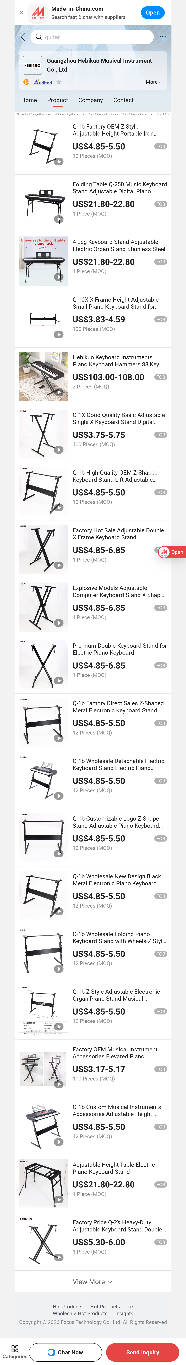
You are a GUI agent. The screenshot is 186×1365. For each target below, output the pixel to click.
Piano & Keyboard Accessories (138, 114)
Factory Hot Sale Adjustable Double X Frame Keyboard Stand (118, 533)
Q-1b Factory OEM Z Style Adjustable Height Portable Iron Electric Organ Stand (113, 133)
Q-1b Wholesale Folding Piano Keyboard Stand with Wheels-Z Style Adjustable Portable (119, 941)
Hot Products (68, 1306)
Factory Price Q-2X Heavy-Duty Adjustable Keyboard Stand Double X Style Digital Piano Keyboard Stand (120, 1229)
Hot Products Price (111, 1306)
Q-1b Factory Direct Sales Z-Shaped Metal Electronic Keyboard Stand (118, 706)
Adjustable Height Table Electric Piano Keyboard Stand (114, 1168)
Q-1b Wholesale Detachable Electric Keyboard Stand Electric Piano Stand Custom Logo (118, 768)
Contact (123, 100)
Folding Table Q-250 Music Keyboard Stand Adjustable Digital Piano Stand (120, 191)
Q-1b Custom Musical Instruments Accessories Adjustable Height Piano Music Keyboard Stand (117, 1114)
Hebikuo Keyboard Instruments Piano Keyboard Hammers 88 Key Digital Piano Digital (116, 364)
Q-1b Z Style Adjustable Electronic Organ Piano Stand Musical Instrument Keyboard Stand (116, 998)
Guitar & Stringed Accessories (70, 114)
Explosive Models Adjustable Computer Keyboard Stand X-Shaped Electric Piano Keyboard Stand (120, 595)
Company (90, 100)
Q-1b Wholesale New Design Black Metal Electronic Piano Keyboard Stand (117, 883)
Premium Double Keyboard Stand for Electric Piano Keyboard (120, 648)
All (18, 114)
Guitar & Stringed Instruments (37, 114)
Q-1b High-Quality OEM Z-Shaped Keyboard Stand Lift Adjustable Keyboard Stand (115, 479)
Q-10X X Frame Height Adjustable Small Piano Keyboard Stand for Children (116, 306)
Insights (124, 1313)
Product (57, 100)
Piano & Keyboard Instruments (104, 114)
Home (29, 100)
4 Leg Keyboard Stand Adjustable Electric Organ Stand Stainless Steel (119, 245)
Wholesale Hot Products (80, 1313)
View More (90, 1281)
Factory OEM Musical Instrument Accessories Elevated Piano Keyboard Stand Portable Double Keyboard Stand (115, 1059)
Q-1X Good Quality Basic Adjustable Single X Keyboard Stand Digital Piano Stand (119, 422)
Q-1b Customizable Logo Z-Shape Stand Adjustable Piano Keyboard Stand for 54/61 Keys (116, 825)
